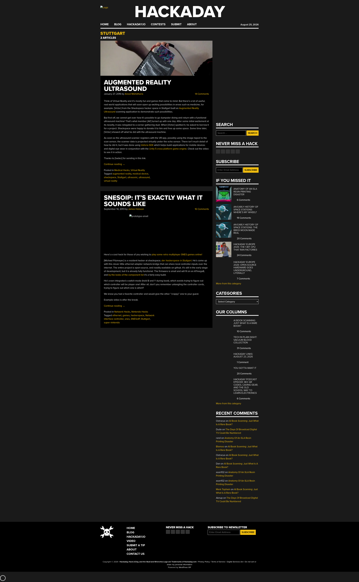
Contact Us (135, 554)
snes (127, 318)
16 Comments (201, 209)
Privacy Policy (204, 562)
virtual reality (110, 180)
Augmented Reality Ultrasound (137, 86)
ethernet (116, 315)
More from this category (228, 283)
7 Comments (243, 278)
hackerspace (137, 315)
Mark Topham (223, 489)
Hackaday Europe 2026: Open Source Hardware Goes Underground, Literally (244, 268)
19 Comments (243, 217)
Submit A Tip (136, 545)
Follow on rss (233, 151)
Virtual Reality (138, 170)
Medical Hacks (122, 170)
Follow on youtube (228, 151)
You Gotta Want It (244, 368)
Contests (158, 24)
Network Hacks (122, 311)
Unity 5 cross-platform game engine (168, 148)
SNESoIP (135, 318)
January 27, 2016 (112, 93)
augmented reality (121, 173)
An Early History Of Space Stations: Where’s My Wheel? (245, 209)
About (192, 24)
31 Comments (243, 348)
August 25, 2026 (250, 24)
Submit (176, 24)
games (126, 315)
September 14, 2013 (114, 209)
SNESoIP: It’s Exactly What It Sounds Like (153, 201)
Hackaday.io (136, 24)
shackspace (110, 177)
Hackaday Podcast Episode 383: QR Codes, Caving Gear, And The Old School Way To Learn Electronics (245, 386)
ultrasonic (132, 177)
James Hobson (136, 209)
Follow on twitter (223, 151)
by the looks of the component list (126, 274)
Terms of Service (218, 562)
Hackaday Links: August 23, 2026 (243, 355)
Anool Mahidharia (134, 93)
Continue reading (114, 164)
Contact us (238, 151)
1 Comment (242, 362)
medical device (140, 173)
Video (131, 541)
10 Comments (243, 331)
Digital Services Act (235, 562)
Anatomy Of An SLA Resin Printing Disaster (245, 191)
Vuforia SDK (147, 145)
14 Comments (201, 93)
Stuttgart (121, 177)
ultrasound (144, 177)
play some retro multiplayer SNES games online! (177, 254)
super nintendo (112, 322)
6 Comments (243, 199)
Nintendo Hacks (139, 311)
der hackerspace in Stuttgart (177, 260)
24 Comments (243, 255)
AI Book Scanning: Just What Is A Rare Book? (245, 323)
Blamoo (220, 446)
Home (104, 24)
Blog (117, 24)
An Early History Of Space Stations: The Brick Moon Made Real (245, 228)
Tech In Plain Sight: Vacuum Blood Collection (245, 340)
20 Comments (244, 238)
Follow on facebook (218, 151)
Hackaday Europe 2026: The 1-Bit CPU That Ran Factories (245, 247)
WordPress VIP (185, 567)
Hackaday (179, 12)
